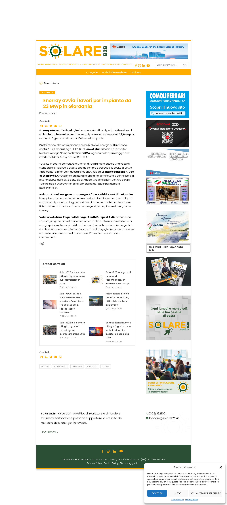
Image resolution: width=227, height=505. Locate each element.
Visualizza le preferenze (206, 493)
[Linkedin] (143, 65)
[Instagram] (139, 65)
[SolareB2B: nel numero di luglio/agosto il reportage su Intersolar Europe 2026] (50, 330)
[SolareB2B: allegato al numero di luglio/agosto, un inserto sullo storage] (96, 279)
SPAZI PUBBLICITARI (110, 64)
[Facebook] (136, 65)
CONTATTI (126, 64)
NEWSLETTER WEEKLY (69, 64)
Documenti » (49, 432)
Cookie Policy (177, 499)
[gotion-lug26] (149, 45)
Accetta (157, 493)
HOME (41, 64)
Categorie (92, 72)
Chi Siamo (135, 72)
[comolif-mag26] (167, 92)
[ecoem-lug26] (167, 212)
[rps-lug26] (167, 150)
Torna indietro (51, 83)
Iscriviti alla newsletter (114, 72)
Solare (105, 366)
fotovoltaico (60, 366)
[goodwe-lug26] (167, 121)
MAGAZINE (50, 64)
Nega (178, 493)
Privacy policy (191, 499)
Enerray (45, 366)
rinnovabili (92, 366)
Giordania (77, 366)
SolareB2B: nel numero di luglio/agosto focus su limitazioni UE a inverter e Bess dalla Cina (118, 330)
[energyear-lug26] (167, 179)
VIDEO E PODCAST (91, 64)
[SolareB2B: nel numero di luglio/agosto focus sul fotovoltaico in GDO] (50, 279)
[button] (220, 467)
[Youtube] (148, 65)
